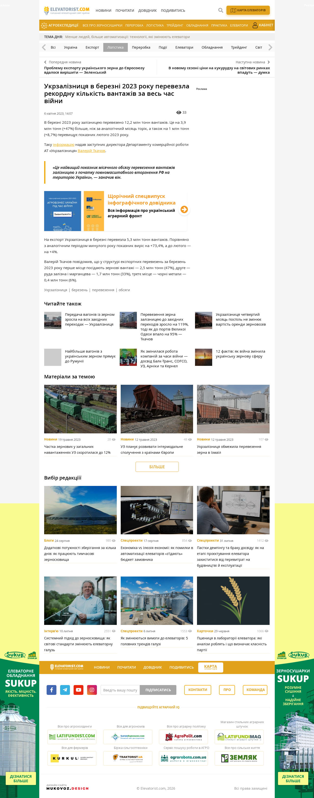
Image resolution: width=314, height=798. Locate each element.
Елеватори (239, 25)
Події (163, 47)
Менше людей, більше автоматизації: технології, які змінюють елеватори (127, 36)
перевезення (103, 290)
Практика (219, 25)
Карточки (205, 631)
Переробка (134, 25)
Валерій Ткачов (91, 150)
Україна (70, 47)
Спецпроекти (132, 540)
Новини (50, 439)
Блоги (49, 540)
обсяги (124, 290)
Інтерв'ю (51, 631)
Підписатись (158, 690)
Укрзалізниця (55, 290)
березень (80, 290)
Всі (53, 47)
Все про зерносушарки (102, 25)
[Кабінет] (227, 667)
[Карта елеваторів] (210, 667)
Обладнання (197, 25)
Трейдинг (175, 25)
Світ (258, 47)
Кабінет (265, 25)
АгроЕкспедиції (63, 25)
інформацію (63, 144)
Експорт (92, 47)
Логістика (155, 25)
